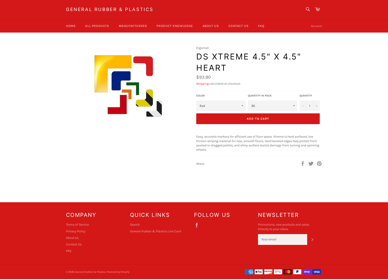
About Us (211, 26)
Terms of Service (77, 224)
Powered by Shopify (118, 271)
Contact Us (238, 26)
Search (135, 224)
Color (200, 95)
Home (70, 26)
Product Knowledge (175, 26)
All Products (97, 26)
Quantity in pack (260, 95)
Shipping (202, 83)
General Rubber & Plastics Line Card (155, 231)
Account (316, 26)
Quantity (306, 95)
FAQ (261, 26)
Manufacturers (133, 26)
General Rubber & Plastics (110, 9)
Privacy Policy (76, 231)
